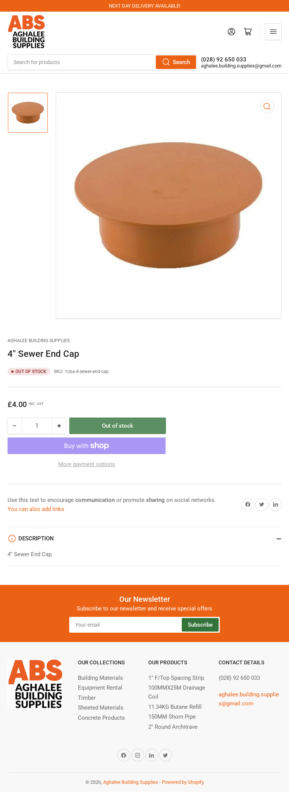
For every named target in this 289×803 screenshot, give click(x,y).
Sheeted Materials (100, 707)
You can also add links (36, 509)
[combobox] (102, 62)
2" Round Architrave (173, 726)
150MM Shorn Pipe (172, 716)
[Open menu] (273, 31)
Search (181, 62)
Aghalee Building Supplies (39, 340)
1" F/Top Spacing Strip (176, 678)
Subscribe (200, 624)
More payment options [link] (86, 464)
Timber (87, 697)
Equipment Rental (100, 687)
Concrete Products (101, 717)
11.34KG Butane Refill (175, 707)
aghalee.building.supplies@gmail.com (241, 66)
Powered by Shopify (183, 782)
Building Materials (100, 678)
